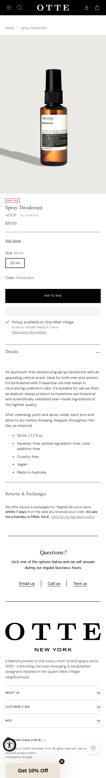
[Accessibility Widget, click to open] (9, 745)
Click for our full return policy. (73, 517)
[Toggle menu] (9, 8)
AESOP (10, 215)
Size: (14, 253)
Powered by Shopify (18, 757)
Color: (19, 277)
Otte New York (41, 748)
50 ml (15, 263)
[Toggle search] (19, 8)
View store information (29, 332)
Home (9, 28)
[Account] (87, 8)
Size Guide (13, 241)
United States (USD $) (27, 740)
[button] (33, 770)
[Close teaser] (62, 761)
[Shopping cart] (97, 8)
